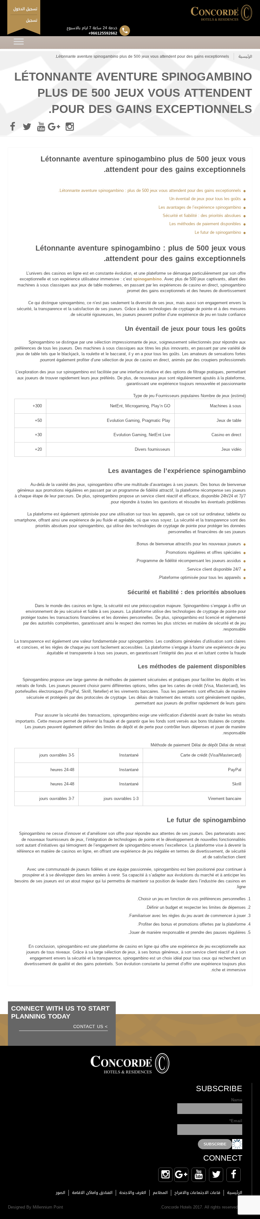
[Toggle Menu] (19, 42)
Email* (235, 1121)
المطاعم (160, 1192)
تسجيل (31, 20)
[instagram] (70, 127)
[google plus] (55, 127)
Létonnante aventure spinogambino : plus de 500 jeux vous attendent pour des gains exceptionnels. (149, 190)
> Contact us (90, 1027)
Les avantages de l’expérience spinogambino (200, 207)
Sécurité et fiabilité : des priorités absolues (202, 216)
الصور (60, 1192)
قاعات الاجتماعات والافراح (197, 1192)
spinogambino (147, 279)
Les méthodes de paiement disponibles (205, 224)
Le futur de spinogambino (218, 232)
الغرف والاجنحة (132, 1192)
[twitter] (27, 127)
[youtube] (41, 127)
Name (236, 1100)
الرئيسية (245, 56)
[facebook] (12, 127)
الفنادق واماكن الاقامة (92, 1192)
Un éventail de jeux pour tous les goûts (205, 199)
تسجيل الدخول (25, 8)
